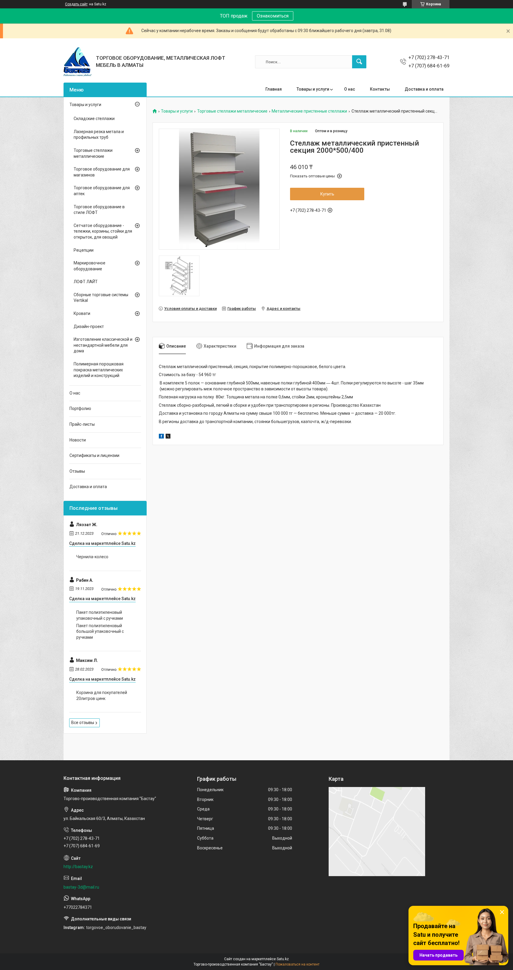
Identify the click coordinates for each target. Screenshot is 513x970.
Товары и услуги (313, 89)
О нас (349, 89)
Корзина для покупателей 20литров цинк (101, 695)
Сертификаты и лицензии (94, 455)
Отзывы (77, 471)
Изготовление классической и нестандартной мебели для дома (103, 345)
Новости (77, 440)
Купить (327, 194)
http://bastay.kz (78, 866)
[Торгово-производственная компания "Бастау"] (77, 61)
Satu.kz (283, 959)
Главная (273, 89)
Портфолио (80, 408)
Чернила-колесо (92, 556)
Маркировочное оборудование (89, 266)
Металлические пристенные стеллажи (309, 111)
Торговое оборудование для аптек (102, 190)
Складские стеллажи (94, 118)
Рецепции (84, 250)
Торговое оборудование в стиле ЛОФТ (99, 209)
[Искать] (359, 61)
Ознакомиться (273, 16)
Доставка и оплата (424, 89)
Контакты (380, 89)
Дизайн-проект (89, 326)
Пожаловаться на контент (297, 964)
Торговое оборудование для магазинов (102, 172)
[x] (168, 437)
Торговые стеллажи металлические (232, 111)
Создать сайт (76, 4)
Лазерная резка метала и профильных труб (99, 134)
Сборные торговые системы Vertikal (101, 297)
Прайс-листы (82, 424)
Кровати (82, 313)
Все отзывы (82, 722)
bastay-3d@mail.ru (81, 887)
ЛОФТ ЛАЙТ (86, 281)
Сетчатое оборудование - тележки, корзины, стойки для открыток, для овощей (103, 231)
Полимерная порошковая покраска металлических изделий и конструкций (99, 370)
